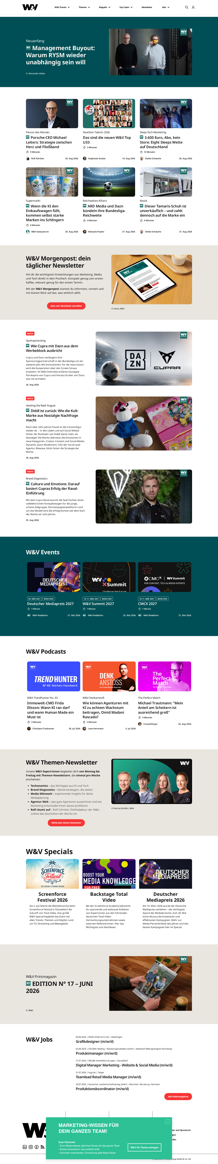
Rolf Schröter (37, 158)
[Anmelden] (193, 7)
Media (30, 333)
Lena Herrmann (96, 728)
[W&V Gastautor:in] (28, 232)
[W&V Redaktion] (29, 615)
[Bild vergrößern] (188, 800)
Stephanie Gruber (97, 158)
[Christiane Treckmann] (29, 729)
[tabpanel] (53, 589)
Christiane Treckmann (43, 728)
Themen (83, 7)
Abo (164, 7)
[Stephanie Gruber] (84, 158)
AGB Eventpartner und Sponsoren (174, 1130)
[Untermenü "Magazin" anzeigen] (109, 7)
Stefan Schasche (153, 158)
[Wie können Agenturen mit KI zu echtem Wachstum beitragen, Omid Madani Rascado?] (109, 676)
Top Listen (124, 7)
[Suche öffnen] (186, 7)
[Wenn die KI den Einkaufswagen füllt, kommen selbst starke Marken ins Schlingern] (52, 182)
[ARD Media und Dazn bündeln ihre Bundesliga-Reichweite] (109, 182)
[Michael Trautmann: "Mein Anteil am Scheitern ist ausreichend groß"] (164, 676)
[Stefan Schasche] (141, 158)
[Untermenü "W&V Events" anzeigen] (68, 7)
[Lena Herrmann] (84, 729)
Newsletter (147, 7)
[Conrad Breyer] (140, 724)
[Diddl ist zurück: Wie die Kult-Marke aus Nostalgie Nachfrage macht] (144, 423)
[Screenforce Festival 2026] (52, 895)
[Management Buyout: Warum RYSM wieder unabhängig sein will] (152, 52)
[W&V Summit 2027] (109, 577)
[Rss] (42, 1146)
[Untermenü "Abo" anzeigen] (168, 7)
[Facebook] (36, 1146)
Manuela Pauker (96, 231)
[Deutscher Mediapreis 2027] (53, 577)
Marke (30, 471)
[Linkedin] (24, 1146)
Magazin (103, 7)
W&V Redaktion (40, 615)
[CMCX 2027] (164, 577)
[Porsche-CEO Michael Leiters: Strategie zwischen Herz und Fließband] (52, 113)
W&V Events (60, 7)
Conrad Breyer (150, 724)
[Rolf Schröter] (28, 158)
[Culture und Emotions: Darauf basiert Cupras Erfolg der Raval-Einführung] (144, 497)
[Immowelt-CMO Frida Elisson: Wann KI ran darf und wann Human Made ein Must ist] (53, 676)
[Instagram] (30, 1146)
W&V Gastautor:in (40, 231)
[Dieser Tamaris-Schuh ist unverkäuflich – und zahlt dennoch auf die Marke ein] (166, 182)
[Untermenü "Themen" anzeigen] (89, 7)
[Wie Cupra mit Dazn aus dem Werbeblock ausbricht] (144, 359)
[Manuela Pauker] (84, 232)
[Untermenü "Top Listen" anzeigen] (131, 7)
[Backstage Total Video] (108, 895)
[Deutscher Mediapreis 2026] (165, 895)
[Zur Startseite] (41, 1130)
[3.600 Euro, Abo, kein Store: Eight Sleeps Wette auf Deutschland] (166, 113)
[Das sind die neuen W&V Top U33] (109, 113)
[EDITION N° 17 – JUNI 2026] (152, 984)
